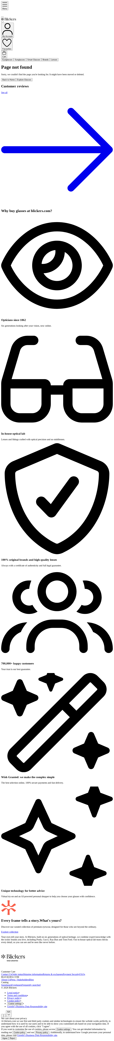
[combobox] (2, 1015)
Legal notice (13, 992)
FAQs (82, 974)
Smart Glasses (33, 60)
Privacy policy (14, 998)
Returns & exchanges (53, 974)
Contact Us (6, 974)
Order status (17, 974)
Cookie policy (13, 1000)
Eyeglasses (7, 60)
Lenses (54, 60)
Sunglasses (20, 60)
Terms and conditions (17, 995)
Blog (31, 979)
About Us (5, 979)
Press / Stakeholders (19, 979)
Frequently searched (31, 985)
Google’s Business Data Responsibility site (27, 1006)
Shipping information (33, 974)
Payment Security (71, 974)
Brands (46, 60)
